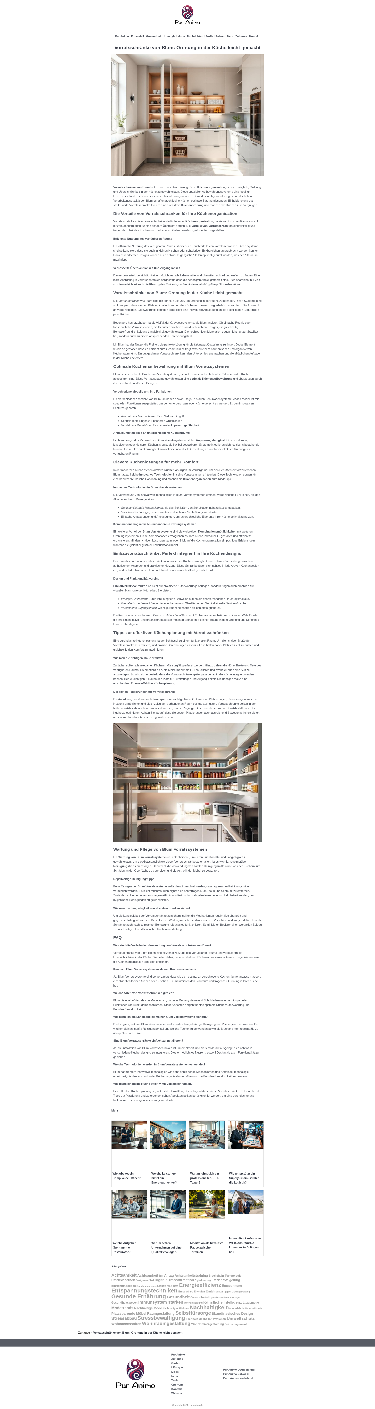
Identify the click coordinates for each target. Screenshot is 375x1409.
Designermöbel (145, 1280)
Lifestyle (169, 36)
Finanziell (137, 36)
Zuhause (241, 36)
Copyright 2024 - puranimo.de (187, 1405)
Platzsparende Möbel (128, 1313)
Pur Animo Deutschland (239, 1369)
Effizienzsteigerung (226, 1280)
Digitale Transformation (174, 1280)
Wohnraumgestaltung (166, 1323)
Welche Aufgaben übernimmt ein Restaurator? (124, 1247)
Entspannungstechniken (144, 1290)
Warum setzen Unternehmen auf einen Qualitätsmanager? (167, 1247)
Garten (175, 1363)
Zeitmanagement (236, 1324)
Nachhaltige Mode (148, 1308)
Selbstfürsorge (193, 1313)
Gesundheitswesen (124, 1302)
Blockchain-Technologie (225, 1275)
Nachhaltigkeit (209, 1307)
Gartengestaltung (241, 1292)
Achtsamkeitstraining (191, 1275)
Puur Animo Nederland (238, 1378)
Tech (230, 36)
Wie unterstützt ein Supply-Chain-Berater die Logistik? (244, 1178)
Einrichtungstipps (123, 1285)
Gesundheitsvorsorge (227, 1297)
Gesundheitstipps (202, 1297)
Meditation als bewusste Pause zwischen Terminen (206, 1247)
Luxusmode (251, 1302)
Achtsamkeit (124, 1275)
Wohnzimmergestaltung (207, 1324)
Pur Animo (122, 36)
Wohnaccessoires (126, 1324)
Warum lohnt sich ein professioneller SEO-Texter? (204, 1178)
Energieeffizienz (200, 1285)
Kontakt (254, 36)
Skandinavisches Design (232, 1313)
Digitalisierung (203, 1280)
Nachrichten (195, 36)
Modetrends (122, 1308)
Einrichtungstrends (146, 1286)
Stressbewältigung (161, 1318)
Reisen (220, 36)
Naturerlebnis (236, 1308)
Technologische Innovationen (206, 1318)
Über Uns (177, 1384)
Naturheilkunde (253, 1308)
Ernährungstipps (218, 1291)
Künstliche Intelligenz (222, 1302)
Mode (181, 36)
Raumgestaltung (161, 1313)
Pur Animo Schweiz (236, 1373)
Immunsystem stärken (160, 1302)
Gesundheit (154, 36)
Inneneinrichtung (193, 1303)
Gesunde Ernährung (138, 1296)
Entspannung (232, 1285)
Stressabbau (124, 1318)
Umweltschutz (241, 1318)
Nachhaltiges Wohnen (176, 1308)
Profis (209, 36)
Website (176, 1393)
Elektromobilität (167, 1285)
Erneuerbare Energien (191, 1291)
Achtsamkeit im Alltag (155, 1275)
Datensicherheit (123, 1280)
